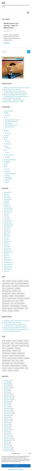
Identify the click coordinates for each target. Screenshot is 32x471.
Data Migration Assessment (12, 119)
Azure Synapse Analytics (21, 283)
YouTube (16, 310)
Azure (5, 117)
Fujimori (11, 296)
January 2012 (7, 248)
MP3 (13, 301)
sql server (10, 308)
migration (26, 298)
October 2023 (7, 206)
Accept (16, 465)
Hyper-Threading (12, 298)
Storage (7, 180)
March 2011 (7, 257)
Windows (7, 157)
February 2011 (8, 259)
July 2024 (6, 203)
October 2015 (7, 231)
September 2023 (8, 208)
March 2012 (7, 246)
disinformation (6, 293)
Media (5, 31)
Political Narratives (15, 306)
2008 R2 (8, 281)
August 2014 (7, 232)
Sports (5, 166)
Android (26, 281)
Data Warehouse (6, 291)
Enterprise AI (20, 293)
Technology (7, 171)
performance (5, 303)
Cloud (3, 288)
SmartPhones (8, 179)
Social (9, 31)
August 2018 (7, 227)
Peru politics (5, 306)
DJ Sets (7, 152)
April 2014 (6, 234)
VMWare (10, 310)
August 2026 (7, 192)
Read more (6, 43)
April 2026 (6, 196)
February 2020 (8, 220)
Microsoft (20, 298)
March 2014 (7, 236)
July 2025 (6, 201)
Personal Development (10, 159)
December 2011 (8, 250)
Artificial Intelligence (10, 173)
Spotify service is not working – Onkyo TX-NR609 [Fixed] (11, 25)
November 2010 (8, 264)
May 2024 (6, 204)
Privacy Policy (20, 469)
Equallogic (5, 296)
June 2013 (6, 238)
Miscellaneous (7, 143)
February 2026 (8, 199)
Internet (7, 175)
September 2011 (8, 252)
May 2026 (6, 194)
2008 (3, 281)
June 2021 (6, 217)
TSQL (26, 308)
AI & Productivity (8, 111)
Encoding (7, 141)
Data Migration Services (11, 121)
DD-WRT (15, 291)
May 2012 (6, 243)
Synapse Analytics (10, 126)
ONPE (21, 301)
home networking (19, 296)
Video (6, 182)
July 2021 (6, 215)
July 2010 (6, 271)
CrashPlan (17, 288)
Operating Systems (9, 155)
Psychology (7, 161)
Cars (5, 129)
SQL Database (8, 123)
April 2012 (6, 245)
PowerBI (7, 115)
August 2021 (7, 213)
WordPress (8, 148)
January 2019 (7, 222)
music (17, 301)
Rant (6, 146)
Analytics (6, 112)
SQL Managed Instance (11, 125)
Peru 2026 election (19, 303)
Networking (8, 177)
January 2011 (7, 261)
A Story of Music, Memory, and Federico (14, 91)
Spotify (4, 308)
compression (10, 288)
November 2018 (8, 224)
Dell (19, 291)
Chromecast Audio (24, 286)
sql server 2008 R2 (19, 308)
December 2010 (8, 262)
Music (5, 150)
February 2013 (8, 241)
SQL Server (8, 133)
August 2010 (7, 269)
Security (6, 163)
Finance (6, 137)
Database (6, 131)
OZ (3, 3)
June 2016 (6, 229)
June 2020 (6, 218)
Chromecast (15, 286)
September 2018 (8, 225)
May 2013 (6, 239)
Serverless (24, 306)
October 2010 (7, 266)
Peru (12, 303)
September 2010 (8, 268)
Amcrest (14, 281)
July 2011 (6, 254)
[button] (30, 453)
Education (6, 135)
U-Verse (4, 310)
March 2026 (7, 197)
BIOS (3, 286)
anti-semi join (6, 283)
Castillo (8, 286)
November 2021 (8, 211)
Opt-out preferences (12, 469)
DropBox (13, 293)
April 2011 (6, 255)
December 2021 (8, 210)
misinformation (6, 301)
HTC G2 (4, 298)
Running (7, 169)
